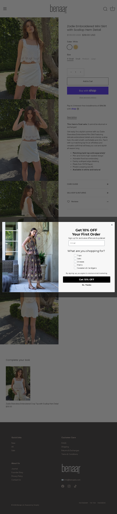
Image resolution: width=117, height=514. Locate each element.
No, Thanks (86, 285)
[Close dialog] (112, 225)
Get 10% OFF (86, 279)
